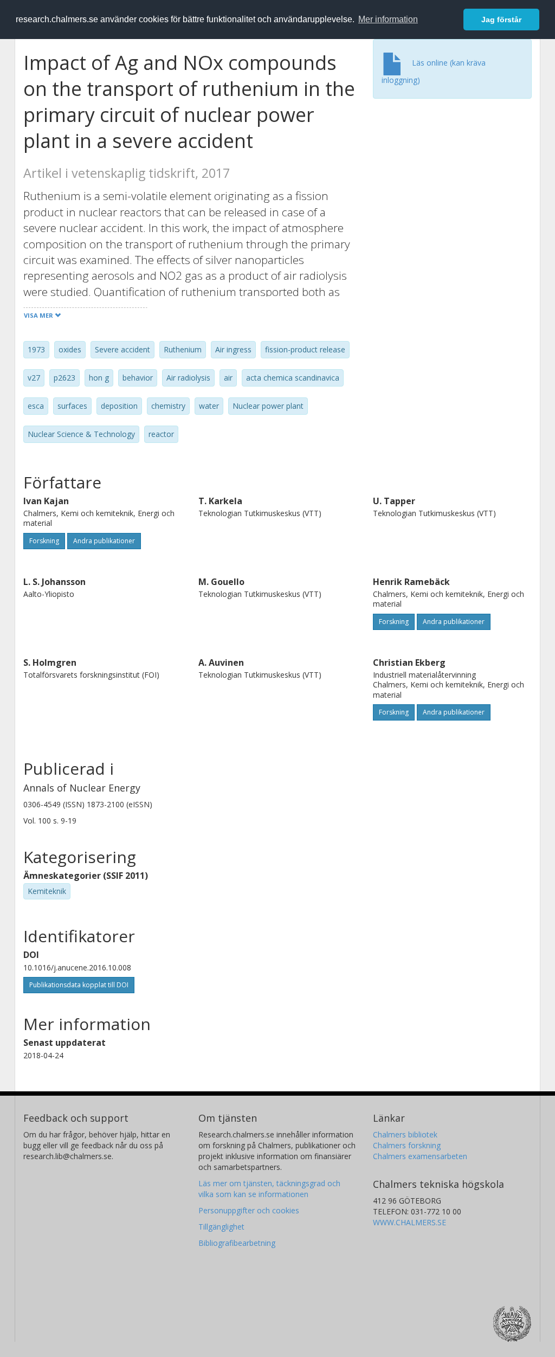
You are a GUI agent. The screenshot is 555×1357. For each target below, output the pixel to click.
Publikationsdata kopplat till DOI (78, 984)
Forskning (44, 540)
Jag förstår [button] (501, 19)
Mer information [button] (388, 19)
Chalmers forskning (407, 1145)
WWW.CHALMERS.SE (409, 1222)
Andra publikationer (104, 540)
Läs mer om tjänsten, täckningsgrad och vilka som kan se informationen (269, 1188)
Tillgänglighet (221, 1226)
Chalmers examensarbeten (420, 1156)
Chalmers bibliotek (405, 1134)
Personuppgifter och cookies (248, 1210)
